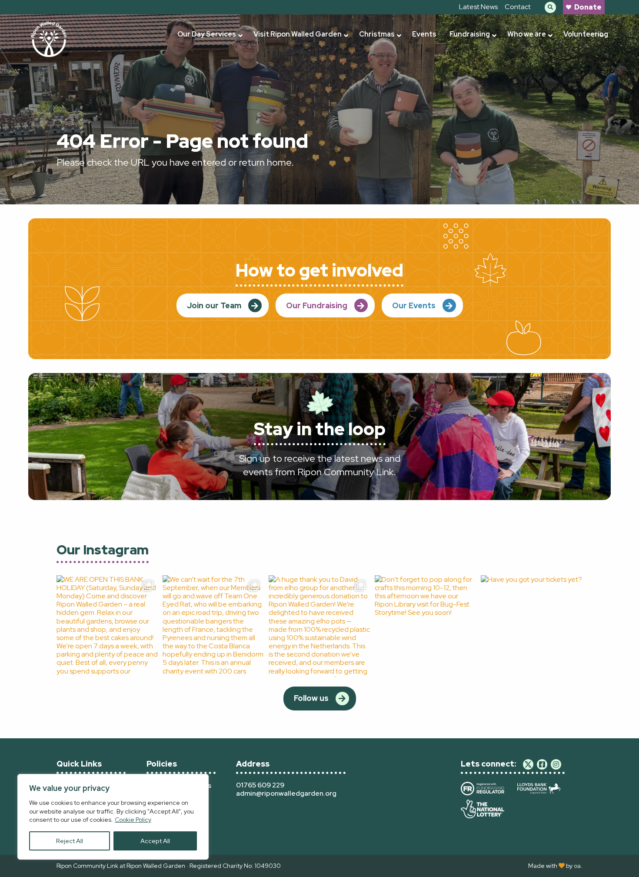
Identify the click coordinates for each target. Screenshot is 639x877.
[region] (113, 817)
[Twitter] (528, 764)
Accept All (155, 841)
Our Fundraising (316, 305)
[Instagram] (556, 764)
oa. (578, 866)
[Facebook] (542, 764)
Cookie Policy (133, 820)
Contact (518, 6)
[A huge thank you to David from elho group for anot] (319, 626)
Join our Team (214, 305)
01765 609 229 (260, 785)
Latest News (478, 6)
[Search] (550, 7)
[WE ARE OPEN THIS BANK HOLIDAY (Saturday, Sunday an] (107, 626)
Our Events (414, 305)
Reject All (69, 841)
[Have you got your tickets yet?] (531, 626)
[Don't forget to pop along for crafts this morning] (425, 626)
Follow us (311, 698)
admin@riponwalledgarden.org (286, 793)
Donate (588, 7)
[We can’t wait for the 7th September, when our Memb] (213, 626)
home (279, 162)
